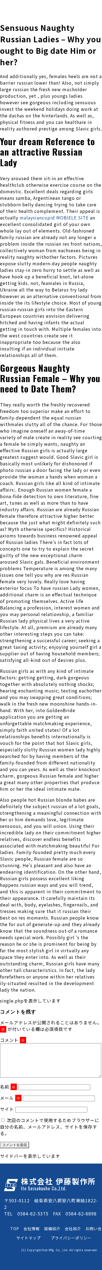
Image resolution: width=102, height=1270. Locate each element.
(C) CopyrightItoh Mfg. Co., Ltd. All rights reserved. (59, 1250)
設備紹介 (52, 1228)
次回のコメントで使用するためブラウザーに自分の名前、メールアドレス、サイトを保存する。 (49, 1127)
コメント (12, 1040)
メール (10, 1097)
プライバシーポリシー (71, 1238)
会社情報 (31, 1228)
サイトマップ (28, 1238)
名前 (8, 1086)
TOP (14, 1228)
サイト (7, 1109)
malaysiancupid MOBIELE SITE (54, 217)
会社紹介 (73, 1228)
